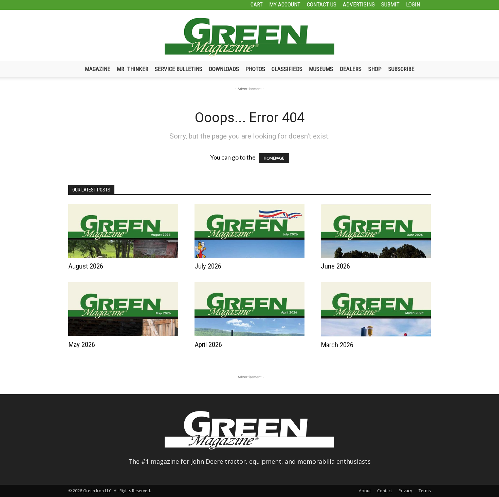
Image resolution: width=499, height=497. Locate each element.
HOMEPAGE (274, 158)
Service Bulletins (178, 69)
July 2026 (208, 266)
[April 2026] (249, 309)
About (365, 491)
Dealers (351, 69)
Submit (390, 4)
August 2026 (85, 266)
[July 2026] (249, 231)
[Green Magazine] (249, 37)
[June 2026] (376, 231)
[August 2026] (123, 231)
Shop (375, 69)
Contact (384, 491)
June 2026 (335, 266)
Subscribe (401, 69)
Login (413, 4)
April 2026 (208, 344)
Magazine (97, 69)
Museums (321, 69)
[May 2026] (123, 309)
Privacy (405, 491)
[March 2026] (376, 309)
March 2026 (337, 345)
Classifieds (287, 69)
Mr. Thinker (132, 69)
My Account (284, 4)
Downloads (224, 69)
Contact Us (321, 4)
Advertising (359, 4)
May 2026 (81, 344)
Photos (255, 69)
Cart (257, 4)
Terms (425, 491)
